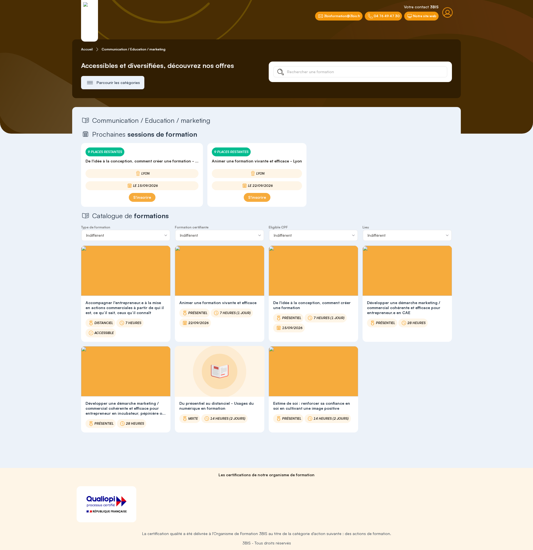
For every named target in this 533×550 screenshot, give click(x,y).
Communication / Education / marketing (133, 49)
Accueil (87, 49)
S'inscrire (142, 197)
